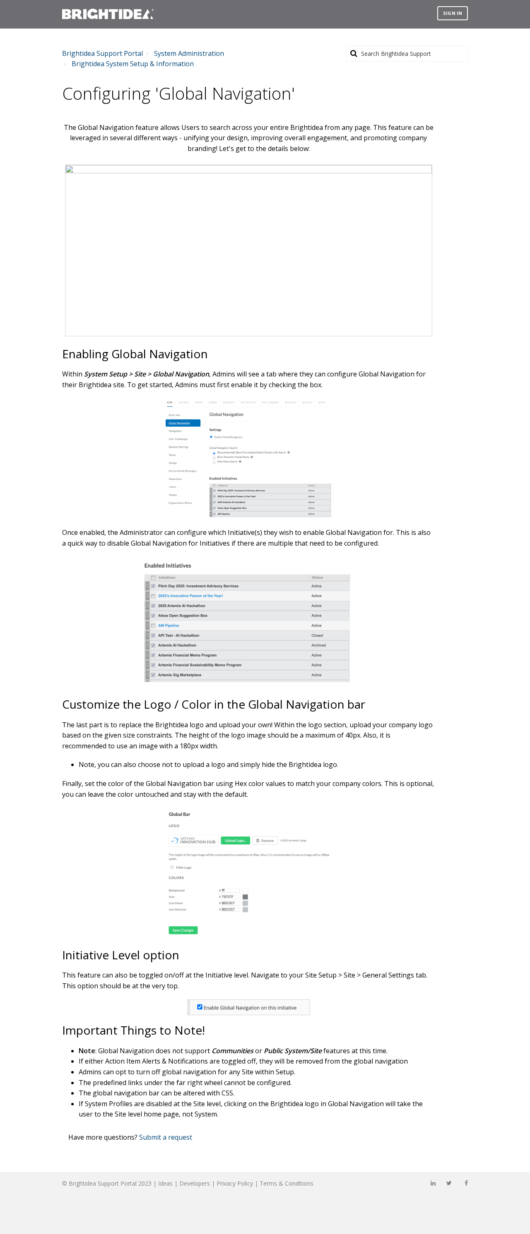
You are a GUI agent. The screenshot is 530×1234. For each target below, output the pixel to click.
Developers (194, 1183)
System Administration (189, 53)
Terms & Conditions (286, 1183)
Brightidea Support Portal (102, 53)
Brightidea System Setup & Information (133, 63)
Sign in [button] (452, 13)
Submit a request (165, 1137)
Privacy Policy (235, 1183)
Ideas (165, 1183)
